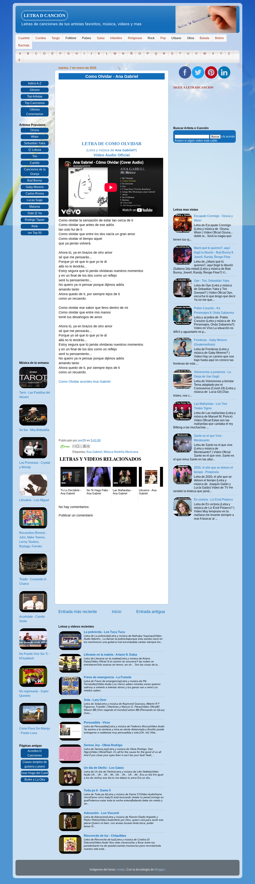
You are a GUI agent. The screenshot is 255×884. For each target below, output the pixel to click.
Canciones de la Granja (35, 171)
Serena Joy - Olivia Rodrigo (103, 745)
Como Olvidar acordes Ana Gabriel (85, 381)
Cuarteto (24, 38)
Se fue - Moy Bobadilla (34, 430)
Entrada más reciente (77, 611)
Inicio (116, 611)
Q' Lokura (34, 149)
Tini (34, 156)
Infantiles (116, 38)
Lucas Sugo (35, 200)
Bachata (23, 45)
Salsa (101, 38)
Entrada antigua (150, 611)
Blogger (160, 869)
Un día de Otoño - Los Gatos (104, 767)
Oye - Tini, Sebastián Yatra (211, 280)
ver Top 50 (35, 232)
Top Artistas (34, 96)
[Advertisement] (112, 110)
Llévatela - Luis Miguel (34, 500)
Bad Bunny (34, 180)
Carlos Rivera (35, 193)
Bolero (219, 38)
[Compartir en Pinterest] (88, 446)
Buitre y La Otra (34, 779)
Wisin (34, 136)
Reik (35, 226)
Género (35, 89)
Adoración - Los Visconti (101, 813)
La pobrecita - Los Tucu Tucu (104, 632)
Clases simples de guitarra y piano (34, 764)
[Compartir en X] (81, 446)
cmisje (120, 869)
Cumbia (40, 38)
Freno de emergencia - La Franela (107, 677)
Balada (204, 38)
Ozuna (34, 130)
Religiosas (135, 38)
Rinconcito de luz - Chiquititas (105, 835)
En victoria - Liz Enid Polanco (213, 499)
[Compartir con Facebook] (85, 446)
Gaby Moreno (35, 187)
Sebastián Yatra (34, 143)
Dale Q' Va (35, 213)
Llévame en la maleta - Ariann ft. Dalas (110, 654)
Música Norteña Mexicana (121, 451)
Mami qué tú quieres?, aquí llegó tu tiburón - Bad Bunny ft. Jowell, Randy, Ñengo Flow (214, 252)
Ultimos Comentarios (34, 112)
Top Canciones (35, 103)
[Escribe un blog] (78, 446)
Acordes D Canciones (34, 753)
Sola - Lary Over (95, 699)
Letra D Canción (44, 15)
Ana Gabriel (94, 451)
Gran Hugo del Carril (34, 773)
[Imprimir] (65, 447)
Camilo (34, 162)
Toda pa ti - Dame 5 (97, 790)
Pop (163, 38)
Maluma (34, 206)
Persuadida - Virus (97, 722)
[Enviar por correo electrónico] (74, 446)
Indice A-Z (34, 83)
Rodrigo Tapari (34, 219)
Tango (56, 38)
